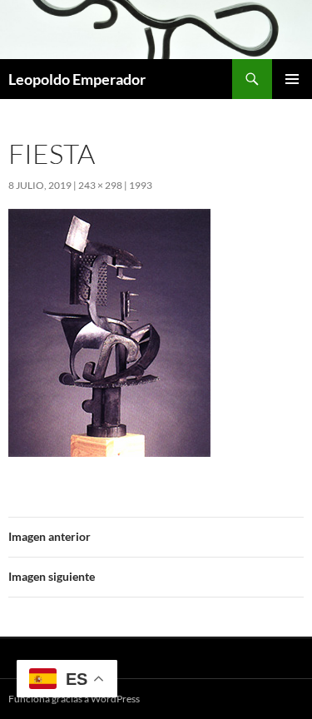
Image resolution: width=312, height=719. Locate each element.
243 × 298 (100, 185)
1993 (140, 185)
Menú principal (292, 79)
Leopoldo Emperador (77, 79)
